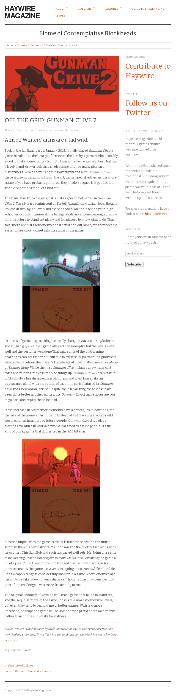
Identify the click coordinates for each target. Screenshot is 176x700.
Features (111, 8)
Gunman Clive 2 (21, 650)
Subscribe (134, 264)
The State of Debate (20, 665)
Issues (60, 15)
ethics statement (154, 214)
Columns (84, 8)
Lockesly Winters (37, 130)
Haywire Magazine (22, 12)
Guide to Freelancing (148, 8)
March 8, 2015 (13, 130)
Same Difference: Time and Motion (27, 671)
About (60, 8)
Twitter (12, 640)
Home (21, 45)
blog (113, 634)
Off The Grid (72, 130)
